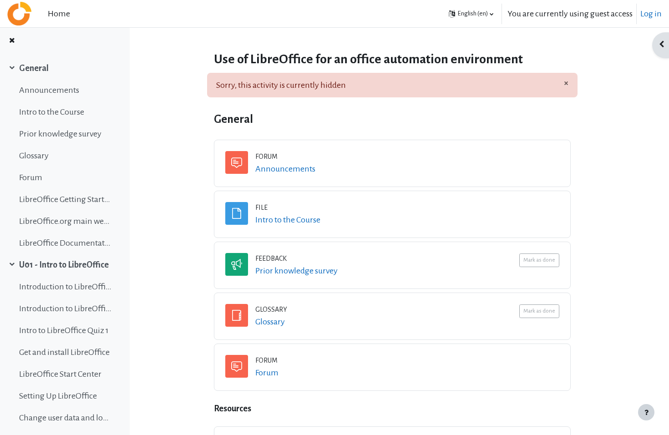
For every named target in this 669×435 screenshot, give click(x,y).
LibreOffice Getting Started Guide (65, 199)
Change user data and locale (65, 417)
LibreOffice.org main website (65, 221)
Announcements (49, 90)
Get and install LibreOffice (64, 352)
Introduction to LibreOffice (65, 286)
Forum (30, 177)
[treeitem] (65, 155)
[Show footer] (646, 412)
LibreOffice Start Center (60, 374)
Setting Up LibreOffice (58, 395)
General (34, 68)
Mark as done (539, 260)
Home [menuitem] (59, 13)
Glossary (34, 155)
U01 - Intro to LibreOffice (64, 264)
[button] (471, 13)
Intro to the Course (51, 111)
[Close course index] (11, 41)
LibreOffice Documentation (65, 243)
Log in (651, 13)
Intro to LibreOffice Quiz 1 (64, 330)
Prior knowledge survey (60, 133)
